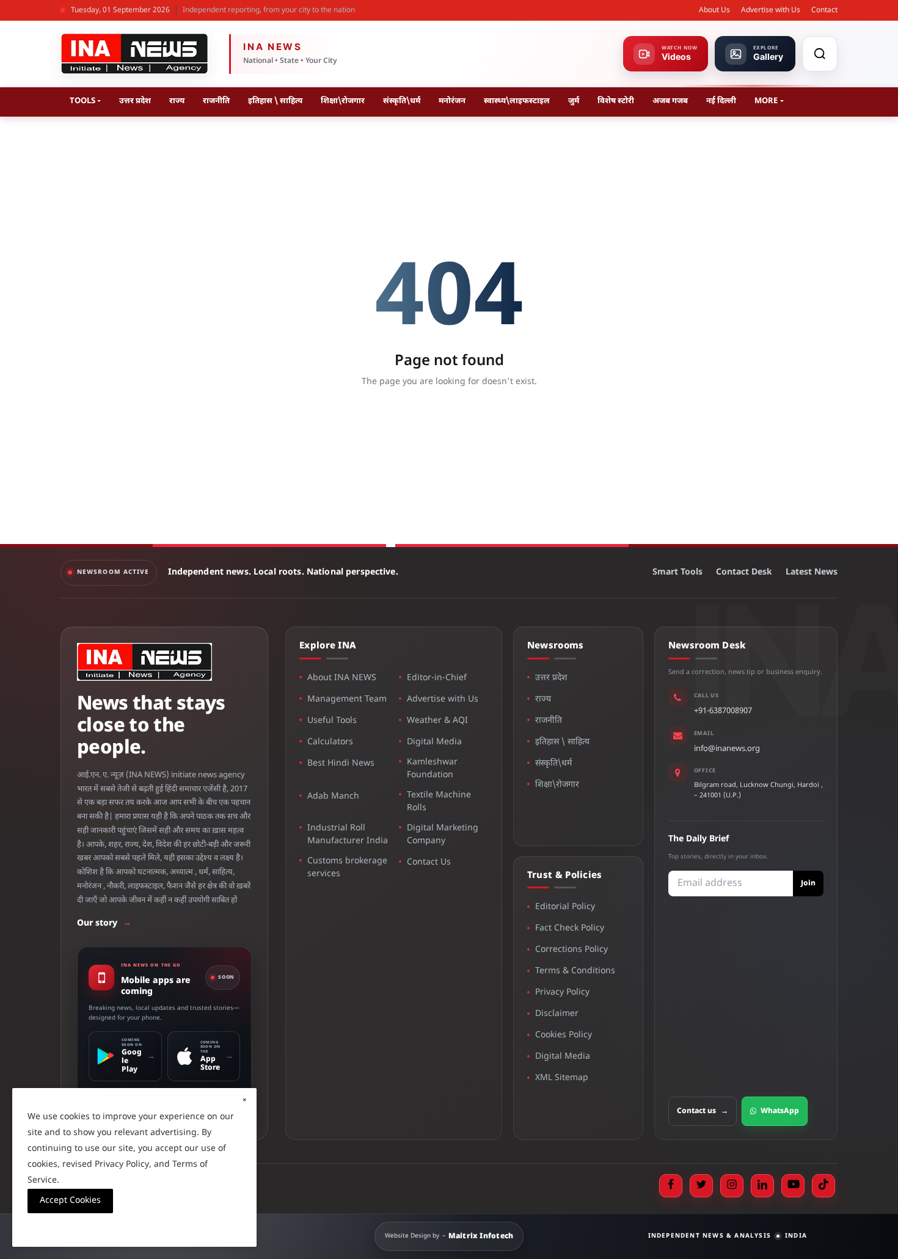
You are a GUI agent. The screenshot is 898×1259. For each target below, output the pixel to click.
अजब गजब (670, 101)
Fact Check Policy (569, 928)
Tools (82, 101)
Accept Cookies (70, 1200)
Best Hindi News (340, 763)
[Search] (820, 53)
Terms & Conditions (575, 971)
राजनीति (216, 101)
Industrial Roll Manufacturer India (347, 834)
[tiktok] (823, 1185)
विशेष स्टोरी (615, 101)
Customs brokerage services (347, 867)
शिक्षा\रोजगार (343, 101)
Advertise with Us (770, 10)
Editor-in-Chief (437, 678)
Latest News (812, 572)
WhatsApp (780, 1111)
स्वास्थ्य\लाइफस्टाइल (517, 101)
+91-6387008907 (723, 711)
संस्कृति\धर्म (401, 101)
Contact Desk (744, 572)
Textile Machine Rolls (439, 801)
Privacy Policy (562, 992)
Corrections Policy (571, 950)
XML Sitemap (561, 1078)
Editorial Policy (565, 907)
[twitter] (701, 1185)
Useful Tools (332, 721)
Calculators (330, 742)
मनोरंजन (452, 101)
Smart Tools (677, 572)
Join (808, 883)
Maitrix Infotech (481, 1236)
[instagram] (731, 1185)
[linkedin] (762, 1185)
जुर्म (573, 101)
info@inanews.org (727, 749)
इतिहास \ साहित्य (275, 101)
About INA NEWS (341, 678)
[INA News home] (134, 53)
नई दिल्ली (721, 101)
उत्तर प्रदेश (135, 101)
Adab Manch (333, 796)
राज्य (176, 101)
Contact (824, 10)
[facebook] (670, 1185)
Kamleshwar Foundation (432, 768)
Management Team (347, 699)
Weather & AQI (437, 721)
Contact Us (429, 862)
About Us (714, 10)
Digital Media (434, 742)
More (766, 101)
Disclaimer (557, 1014)
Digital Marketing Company (442, 834)
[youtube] (793, 1185)
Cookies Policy (563, 1035)
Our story (104, 923)
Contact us (702, 1111)
